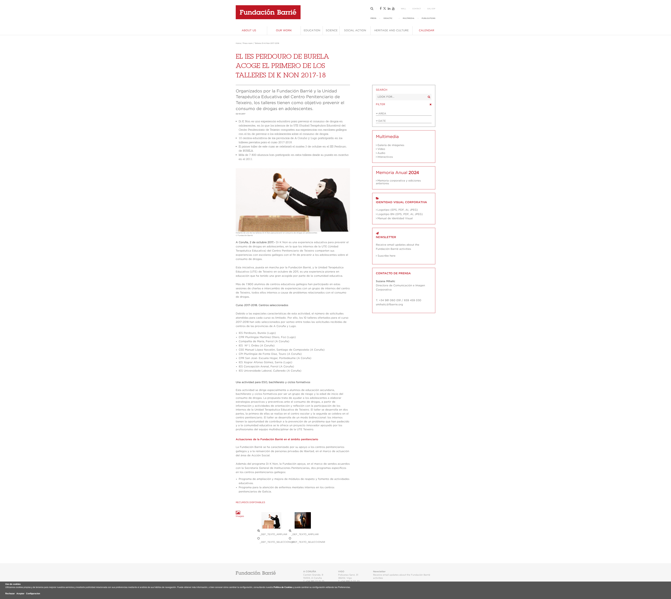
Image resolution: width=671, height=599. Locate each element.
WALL (403, 9)
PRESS (373, 18)
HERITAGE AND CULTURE (391, 30)
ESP (433, 9)
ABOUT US (249, 30)
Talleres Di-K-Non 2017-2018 (267, 43)
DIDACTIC (388, 18)
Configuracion (33, 593)
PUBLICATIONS (428, 18)
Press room (248, 43)
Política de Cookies (283, 587)
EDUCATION (312, 30)
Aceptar (20, 593)
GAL (429, 9)
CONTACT (416, 9)
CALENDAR (426, 30)
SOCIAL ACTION (355, 30)
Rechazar (10, 593)
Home (238, 43)
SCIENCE (332, 30)
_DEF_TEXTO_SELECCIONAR (277, 542)
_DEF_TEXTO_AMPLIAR (273, 534)
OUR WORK (284, 30)
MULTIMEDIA (408, 18)
